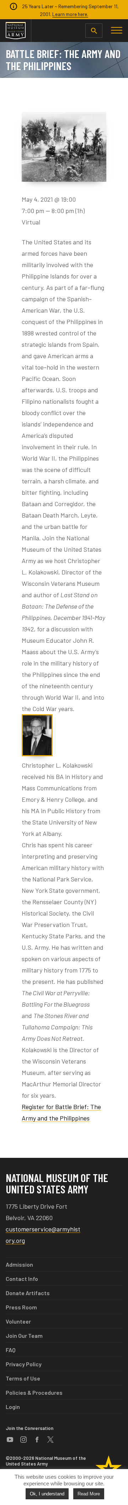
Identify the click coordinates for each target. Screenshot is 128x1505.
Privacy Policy (24, 1364)
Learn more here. (70, 14)
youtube (10, 1439)
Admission (19, 1264)
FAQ (11, 1349)
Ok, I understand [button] (47, 1493)
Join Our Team (24, 1335)
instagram (23, 1439)
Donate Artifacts (28, 1292)
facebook (37, 1439)
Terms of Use (23, 1378)
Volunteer (18, 1321)
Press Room (21, 1307)
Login (13, 1406)
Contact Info (22, 1278)
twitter (50, 1439)
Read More (89, 1493)
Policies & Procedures (34, 1392)
